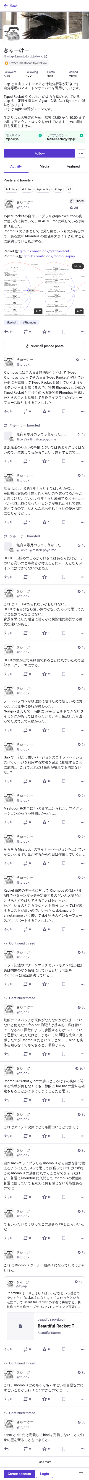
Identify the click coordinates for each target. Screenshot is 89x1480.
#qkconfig (43, 189)
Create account (19, 1474)
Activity (16, 166)
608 (7, 76)
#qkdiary (11, 189)
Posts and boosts (17, 180)
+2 (69, 189)
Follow (39, 153)
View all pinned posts (47, 346)
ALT (38, 311)
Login (44, 1474)
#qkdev (26, 189)
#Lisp (58, 189)
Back (14, 5)
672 (29, 76)
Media (44, 166)
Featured (73, 166)
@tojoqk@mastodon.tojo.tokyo (23, 56)
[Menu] (81, 153)
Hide (77, 266)
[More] (82, 331)
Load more (44, 1462)
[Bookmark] (63, 331)
